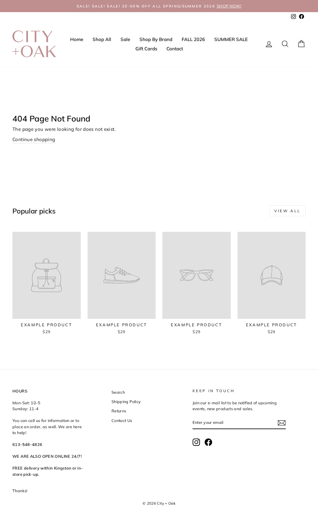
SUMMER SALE (231, 39)
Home (76, 39)
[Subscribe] (282, 423)
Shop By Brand (155, 39)
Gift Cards (146, 49)
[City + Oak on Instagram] (196, 442)
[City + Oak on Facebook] (208, 442)
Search (118, 392)
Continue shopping (33, 139)
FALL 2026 (193, 39)
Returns (118, 410)
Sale (125, 39)
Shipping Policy (126, 401)
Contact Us (121, 420)
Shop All (102, 39)
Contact (174, 49)
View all (287, 211)
